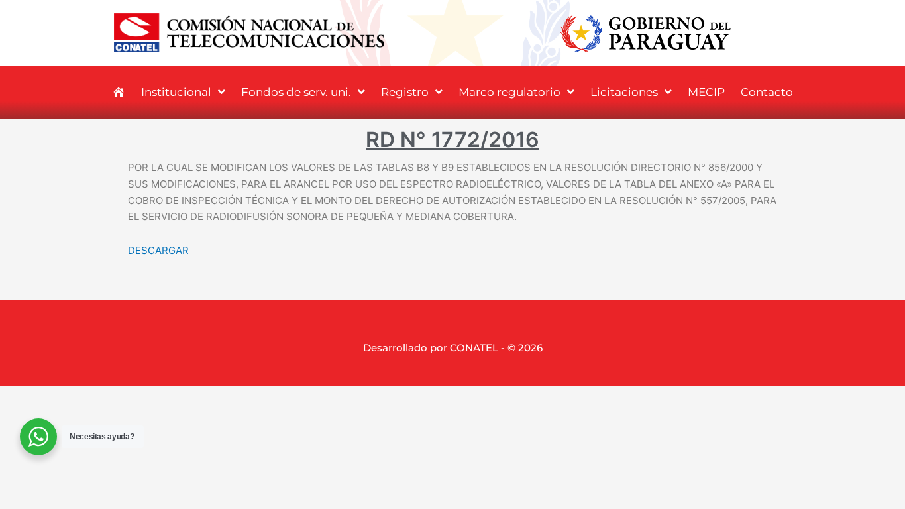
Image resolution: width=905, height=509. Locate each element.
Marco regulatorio (509, 92)
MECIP (706, 92)
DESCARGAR (158, 250)
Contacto (767, 92)
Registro (405, 92)
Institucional (176, 92)
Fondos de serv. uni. (296, 92)
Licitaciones (624, 92)
